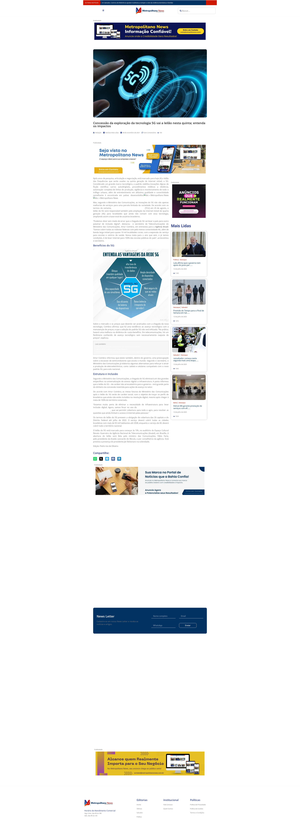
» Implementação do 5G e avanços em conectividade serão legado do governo (122, 352)
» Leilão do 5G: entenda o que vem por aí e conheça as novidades (117, 347)
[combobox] (197, 10)
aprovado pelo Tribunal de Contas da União (128, 208)
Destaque (183, 260)
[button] (158, 133)
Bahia (175, 403)
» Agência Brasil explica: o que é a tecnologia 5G (111, 349)
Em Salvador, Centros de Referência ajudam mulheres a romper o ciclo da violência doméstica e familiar (137, 3)
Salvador (185, 307)
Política (175, 260)
